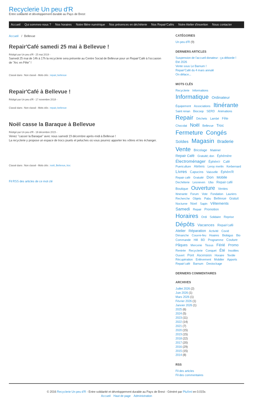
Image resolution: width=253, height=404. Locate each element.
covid (225, 231)
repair (53, 75)
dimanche (182, 235)
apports (232, 259)
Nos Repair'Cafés (162, 24)
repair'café (183, 263)
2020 (179, 330)
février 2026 (184, 301)
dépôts (185, 224)
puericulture (183, 166)
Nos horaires (63, 24)
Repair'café (225, 225)
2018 (179, 338)
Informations (200, 90)
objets (197, 198)
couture (232, 239)
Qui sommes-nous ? (38, 24)
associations (202, 106)
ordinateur (221, 97)
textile (231, 255)
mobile (222, 177)
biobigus (227, 235)
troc (69, 165)
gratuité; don (205, 156)
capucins (196, 172)
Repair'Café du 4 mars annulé (195, 70)
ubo (210, 182)
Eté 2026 (181, 62)
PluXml (187, 391)
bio (238, 235)
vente (183, 149)
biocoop (198, 111)
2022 (179, 321)
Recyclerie (182, 90)
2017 (179, 342)
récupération (184, 259)
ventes (223, 188)
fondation (217, 194)
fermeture (189, 132)
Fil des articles (185, 371)
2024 (179, 313)
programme (215, 239)
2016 (179, 346)
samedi (183, 209)
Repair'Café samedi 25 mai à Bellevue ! (59, 47)
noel (193, 203)
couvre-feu (199, 235)
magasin (203, 141)
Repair (197, 209)
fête (225, 118)
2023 (179, 317)
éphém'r (214, 161)
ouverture (203, 188)
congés (216, 132)
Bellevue (60, 165)
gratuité (198, 177)
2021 (179, 326)
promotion (211, 209)
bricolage (200, 150)
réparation (197, 231)
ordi (204, 217)
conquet (211, 250)
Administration (143, 395)
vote (205, 194)
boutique (182, 188)
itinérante (225, 105)
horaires (187, 216)
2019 (179, 334)
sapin (203, 203)
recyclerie (196, 250)
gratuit (234, 198)
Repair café (183, 177)
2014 (179, 354)
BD (203, 239)
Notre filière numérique (90, 24)
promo (233, 245)
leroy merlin (216, 166)
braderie (225, 141)
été (222, 250)
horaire (219, 255)
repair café (224, 182)
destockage (214, 263)
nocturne (181, 203)
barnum (198, 263)
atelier (181, 231)
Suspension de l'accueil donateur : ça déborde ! (206, 57)
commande (183, 239)
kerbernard (234, 166)
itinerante (181, 194)
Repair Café (185, 156)
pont (190, 255)
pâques (182, 245)
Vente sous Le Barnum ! (191, 66)
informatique (192, 96)
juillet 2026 (183, 288)
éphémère (224, 156)
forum (194, 194)
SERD (211, 111)
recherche (183, 198)
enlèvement (203, 259)
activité (213, 231)
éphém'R (227, 172)
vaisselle (212, 172)
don (210, 177)
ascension (204, 255)
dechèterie (183, 182)
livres (181, 171)
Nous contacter (222, 24)
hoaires (214, 235)
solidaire (215, 217)
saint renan (183, 111)
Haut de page (122, 395)
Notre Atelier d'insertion (193, 24)
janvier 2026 (184, 305)
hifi (196, 239)
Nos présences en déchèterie (128, 24)
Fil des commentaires (189, 375)
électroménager (191, 161)
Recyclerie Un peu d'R (41, 9)
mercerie (196, 245)
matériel (215, 150)
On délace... (183, 74)
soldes (182, 141)
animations (225, 111)
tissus (209, 245)
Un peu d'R (183, 42)
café (226, 161)
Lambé (214, 118)
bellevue (62, 75)
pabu (207, 198)
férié (220, 245)
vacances (205, 225)
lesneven (199, 182)
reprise (229, 217)
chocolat (181, 125)
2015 (179, 351)
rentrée (181, 250)
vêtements (219, 203)
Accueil (15, 24)
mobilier (219, 259)
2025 (179, 309)
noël (52, 165)
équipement (183, 106)
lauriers (231, 194)
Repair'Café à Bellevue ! (40, 92)
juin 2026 (182, 292)
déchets (201, 118)
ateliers (199, 166)
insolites (233, 250)
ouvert (180, 255)
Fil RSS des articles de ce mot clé (31, 181)
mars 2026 (182, 296)
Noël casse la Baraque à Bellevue (52, 124)
